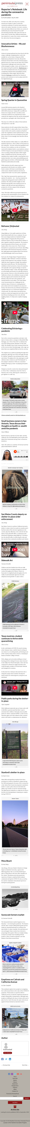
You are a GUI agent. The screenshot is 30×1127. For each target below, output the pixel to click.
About (15, 1089)
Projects (15, 1087)
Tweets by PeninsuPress (12, 1093)
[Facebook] (2, 1059)
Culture (15, 1082)
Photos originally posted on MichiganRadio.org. (13, 415)
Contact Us (15, 1091)
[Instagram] (12, 1074)
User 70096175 (3, 463)
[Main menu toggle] (27, 4)
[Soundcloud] (21, 1074)
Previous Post (6, 1065)
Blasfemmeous (22, 68)
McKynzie (9, 75)
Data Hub (15, 1078)
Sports (15, 1080)
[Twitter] (6, 1059)
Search (15, 1096)
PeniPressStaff (7, 1049)
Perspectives (15, 1085)
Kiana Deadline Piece (10, 463)
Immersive (15, 1084)
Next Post (25, 1065)
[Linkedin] (10, 1059)
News (15, 1076)
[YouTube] (18, 1074)
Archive (15, 1102)
